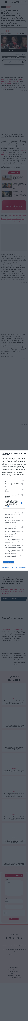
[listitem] (14, 480)
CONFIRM (8, 562)
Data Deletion (5, 567)
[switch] (22, 484)
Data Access (14, 567)
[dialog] (14, 510)
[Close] (25, 453)
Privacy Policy (22, 567)
